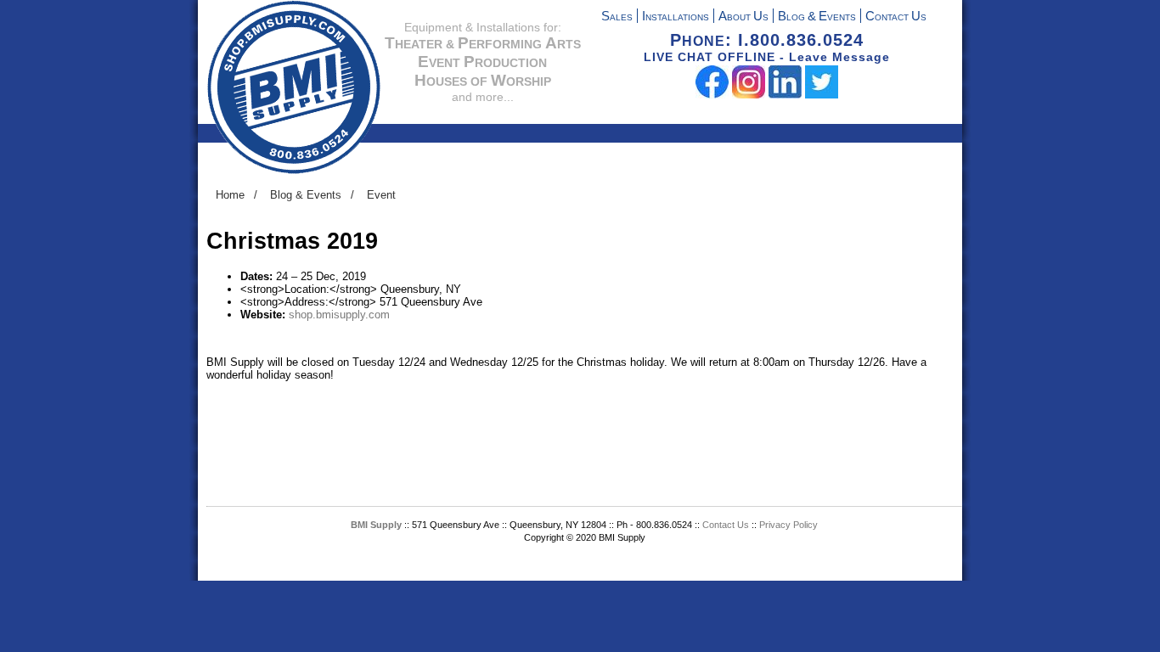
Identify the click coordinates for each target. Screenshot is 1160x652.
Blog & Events (305, 194)
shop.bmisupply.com (339, 314)
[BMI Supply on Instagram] (748, 94)
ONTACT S (895, 17)
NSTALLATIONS (675, 17)
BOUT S (743, 17)
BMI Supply (376, 525)
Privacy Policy (788, 525)
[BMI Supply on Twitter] (821, 94)
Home (230, 194)
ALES (617, 17)
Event (381, 194)
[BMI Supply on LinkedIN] (785, 94)
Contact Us (727, 525)
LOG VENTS (817, 17)
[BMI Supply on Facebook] (712, 94)
